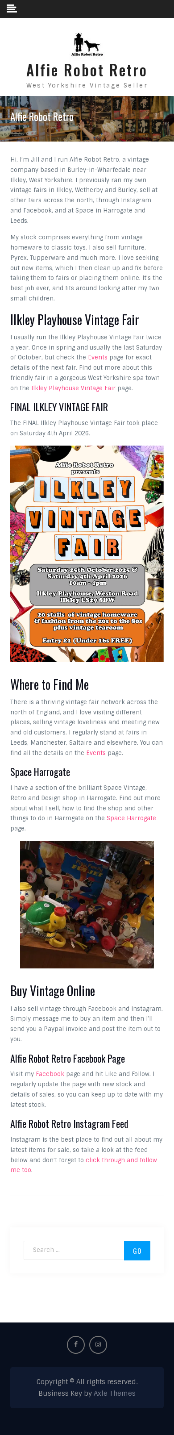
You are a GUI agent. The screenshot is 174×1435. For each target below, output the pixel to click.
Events (98, 357)
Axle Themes (115, 1393)
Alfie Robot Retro (87, 70)
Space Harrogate (131, 818)
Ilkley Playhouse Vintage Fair (73, 388)
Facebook (50, 1074)
